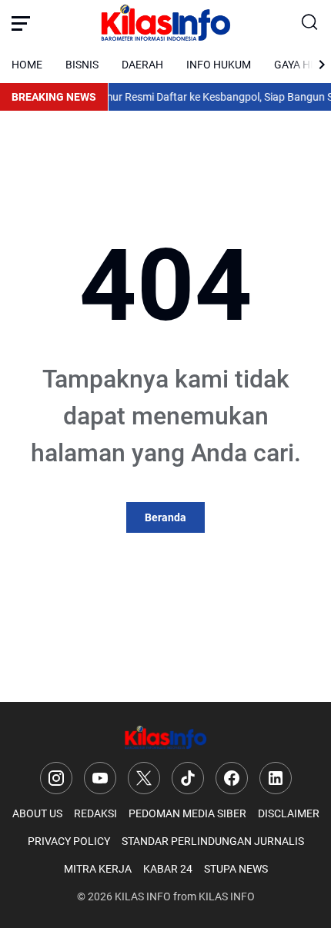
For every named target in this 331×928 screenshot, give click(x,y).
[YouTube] (100, 778)
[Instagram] (56, 778)
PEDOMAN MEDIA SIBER (187, 813)
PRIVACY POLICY (69, 841)
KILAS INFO (143, 896)
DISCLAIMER (288, 813)
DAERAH (142, 64)
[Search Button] (310, 23)
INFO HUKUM (218, 64)
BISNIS (82, 64)
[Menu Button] (20, 23)
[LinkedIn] (275, 778)
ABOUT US (37, 813)
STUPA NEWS (236, 869)
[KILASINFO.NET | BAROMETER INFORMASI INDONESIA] (165, 23)
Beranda (165, 517)
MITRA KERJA (98, 869)
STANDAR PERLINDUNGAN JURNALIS (213, 841)
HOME (27, 64)
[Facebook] (232, 778)
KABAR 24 (167, 869)
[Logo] (165, 737)
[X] (144, 778)
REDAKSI (95, 813)
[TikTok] (188, 778)
